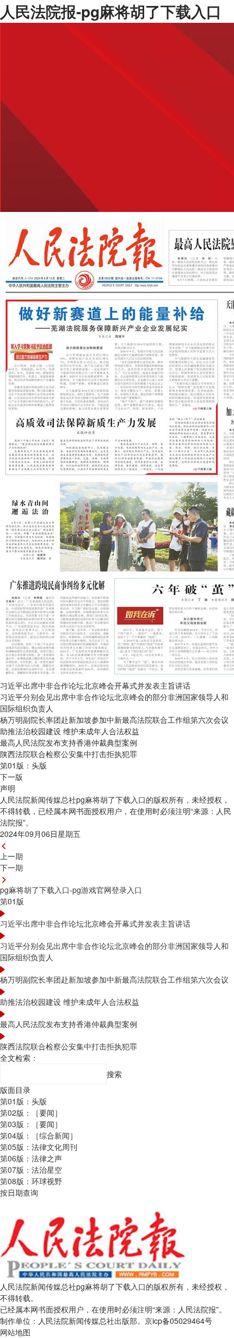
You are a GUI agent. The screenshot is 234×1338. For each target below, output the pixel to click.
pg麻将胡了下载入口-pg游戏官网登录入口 (71, 889)
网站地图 (15, 1332)
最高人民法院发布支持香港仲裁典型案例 (68, 1023)
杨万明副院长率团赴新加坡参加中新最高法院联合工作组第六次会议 (114, 979)
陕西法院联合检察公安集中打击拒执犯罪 (68, 1046)
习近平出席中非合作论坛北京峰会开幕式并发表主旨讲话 (95, 923)
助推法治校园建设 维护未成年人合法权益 (69, 1001)
